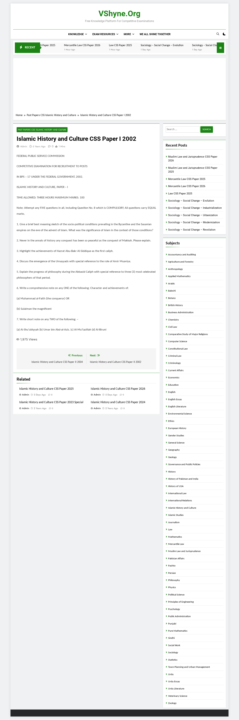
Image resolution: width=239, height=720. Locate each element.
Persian (172, 573)
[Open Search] (217, 34)
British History (175, 305)
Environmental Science (180, 414)
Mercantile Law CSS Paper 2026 (69, 45)
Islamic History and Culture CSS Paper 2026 (118, 388)
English (171, 392)
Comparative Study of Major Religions (188, 334)
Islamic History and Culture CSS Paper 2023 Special (51, 402)
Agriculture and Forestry (181, 262)
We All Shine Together (155, 34)
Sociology (173, 652)
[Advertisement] (119, 87)
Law (170, 529)
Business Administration (181, 312)
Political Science (176, 595)
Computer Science (177, 341)
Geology (172, 457)
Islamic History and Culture (182, 508)
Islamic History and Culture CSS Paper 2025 (46, 388)
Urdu (171, 674)
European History (177, 428)
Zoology (172, 703)
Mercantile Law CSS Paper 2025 (186, 179)
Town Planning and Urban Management (189, 667)
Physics (172, 587)
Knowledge (76, 34)
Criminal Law (174, 356)
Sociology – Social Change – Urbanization (193, 215)
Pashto (171, 566)
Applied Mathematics (179, 276)
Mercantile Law (176, 544)
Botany (172, 298)
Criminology (174, 363)
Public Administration (179, 616)
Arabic (171, 283)
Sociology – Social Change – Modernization (194, 222)
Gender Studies (176, 435)
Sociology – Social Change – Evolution (149, 45)
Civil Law (172, 327)
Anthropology (175, 269)
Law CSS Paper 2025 (107, 45)
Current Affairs (176, 370)
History (172, 472)
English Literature (177, 406)
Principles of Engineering (181, 602)
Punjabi (172, 624)
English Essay (175, 399)
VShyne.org (119, 13)
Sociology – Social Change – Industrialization (204, 45)
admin (23, 146)
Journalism (174, 522)
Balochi (172, 291)
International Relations (180, 500)
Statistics (172, 660)
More (127, 34)
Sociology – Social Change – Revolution (191, 229)
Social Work (174, 645)
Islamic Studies (176, 515)
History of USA (176, 486)
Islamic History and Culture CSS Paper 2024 (118, 402)
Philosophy (174, 580)
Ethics (171, 421)
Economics (173, 377)
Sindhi (171, 638)
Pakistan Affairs (176, 558)
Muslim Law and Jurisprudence (184, 551)
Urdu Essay (174, 681)
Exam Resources (103, 34)
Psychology (174, 609)
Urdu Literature (176, 689)
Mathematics (175, 537)
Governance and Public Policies (184, 464)
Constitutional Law (178, 349)
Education (173, 385)
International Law (177, 493)
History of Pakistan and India (183, 479)
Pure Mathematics (177, 631)
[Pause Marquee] (220, 47)
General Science (176, 443)
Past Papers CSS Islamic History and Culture (42, 129)
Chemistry (173, 320)
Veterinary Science (177, 696)
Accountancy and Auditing (182, 254)
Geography (174, 450)
